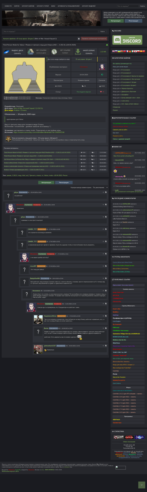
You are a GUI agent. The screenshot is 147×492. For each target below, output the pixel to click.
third (23, 175)
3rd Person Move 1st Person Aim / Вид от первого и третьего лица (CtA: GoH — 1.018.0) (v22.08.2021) (36, 159)
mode (51, 175)
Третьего (32, 175)
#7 (55, 254)
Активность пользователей (68, 6)
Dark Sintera (117, 383)
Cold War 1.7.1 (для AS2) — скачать (124, 400)
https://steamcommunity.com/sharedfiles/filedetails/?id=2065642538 (39, 132)
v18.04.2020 (58, 175)
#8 (50, 278)
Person (65, 175)
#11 (67, 316)
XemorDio (18, 469)
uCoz (42, 469)
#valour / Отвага (20, 110)
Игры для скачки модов (120, 67)
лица (19, 175)
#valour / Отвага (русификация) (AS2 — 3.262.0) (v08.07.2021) (24, 170)
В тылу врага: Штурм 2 (84, 59)
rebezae (139, 453)
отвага (38, 175)
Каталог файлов (28, 6)
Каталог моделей (88, 6)
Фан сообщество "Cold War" (122, 368)
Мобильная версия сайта (10, 471)
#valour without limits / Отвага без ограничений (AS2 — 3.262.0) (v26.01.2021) (29, 163)
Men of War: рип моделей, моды (123, 358)
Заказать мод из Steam (120, 126)
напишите (67, 467)
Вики (53, 6)
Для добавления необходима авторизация (129, 192)
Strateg (125, 454)
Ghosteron (119, 453)
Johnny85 (139, 454)
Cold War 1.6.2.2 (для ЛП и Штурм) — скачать (127, 394)
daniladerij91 (121, 456)
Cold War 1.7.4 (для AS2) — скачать (124, 409)
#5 (47, 241)
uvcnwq (138, 456)
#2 (42, 204)
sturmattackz (135, 457)
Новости (8, 6)
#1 (28, 192)
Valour (46, 175)
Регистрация (133, 21)
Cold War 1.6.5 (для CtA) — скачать (124, 412)
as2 (27, 175)
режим (9, 175)
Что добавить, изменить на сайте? (124, 123)
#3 (35, 217)
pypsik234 (126, 453)
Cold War (116, 371)
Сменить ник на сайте (120, 130)
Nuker (128, 456)
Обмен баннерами (129, 442)
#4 (47, 229)
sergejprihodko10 (124, 457)
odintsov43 (118, 454)
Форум (16, 6)
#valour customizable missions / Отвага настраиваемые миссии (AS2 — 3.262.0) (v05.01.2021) (34, 166)
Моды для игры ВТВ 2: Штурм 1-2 (123, 365)
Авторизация (115, 21)
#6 (46, 266)
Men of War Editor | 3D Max (121, 272)
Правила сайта (118, 136)
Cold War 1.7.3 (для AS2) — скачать (124, 406)
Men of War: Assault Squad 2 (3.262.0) (28, 108)
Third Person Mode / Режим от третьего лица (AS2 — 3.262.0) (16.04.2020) (28, 156)
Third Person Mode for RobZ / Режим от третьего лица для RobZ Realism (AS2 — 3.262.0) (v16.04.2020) (37, 152)
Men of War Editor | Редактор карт (123, 265)
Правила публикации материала (94, 39)
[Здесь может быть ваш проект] (123, 285)
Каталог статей (43, 6)
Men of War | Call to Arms (121, 269)
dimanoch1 (132, 454)
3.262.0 (14, 175)
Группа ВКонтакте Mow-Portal (122, 262)
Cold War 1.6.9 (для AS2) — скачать (124, 397)
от (42, 175)
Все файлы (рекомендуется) (122, 63)
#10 (63, 304)
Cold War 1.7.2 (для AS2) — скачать (124, 403)
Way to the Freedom (119, 377)
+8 (103, 92)
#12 (59, 328)
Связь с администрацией (121, 139)
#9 (41, 290)
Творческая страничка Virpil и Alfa (124, 346)
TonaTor (133, 453)
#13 (67, 346)
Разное (115, 110)
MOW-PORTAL (49, 469)
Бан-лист (116, 133)
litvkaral (133, 456)
